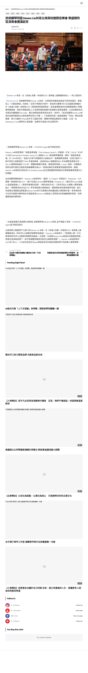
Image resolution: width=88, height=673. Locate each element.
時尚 (22, 13)
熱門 (28, 13)
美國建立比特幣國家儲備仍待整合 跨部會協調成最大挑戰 (32, 449)
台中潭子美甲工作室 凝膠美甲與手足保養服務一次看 (30, 542)
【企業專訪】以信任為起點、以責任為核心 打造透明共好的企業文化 (38, 496)
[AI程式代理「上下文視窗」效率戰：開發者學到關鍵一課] (44, 286)
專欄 (17, 13)
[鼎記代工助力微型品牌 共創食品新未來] (44, 332)
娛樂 (12, 13)
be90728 (15, 27)
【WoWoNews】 (12, 101)
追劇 (33, 13)
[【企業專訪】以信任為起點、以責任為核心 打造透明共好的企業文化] (44, 473)
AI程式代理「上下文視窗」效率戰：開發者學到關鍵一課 (32, 308)
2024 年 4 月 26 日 (17, 29)
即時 (7, 13)
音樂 (43, 13)
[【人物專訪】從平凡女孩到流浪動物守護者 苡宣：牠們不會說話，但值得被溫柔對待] (44, 378)
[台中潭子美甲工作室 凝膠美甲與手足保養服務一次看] (44, 520)
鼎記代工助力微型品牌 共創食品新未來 (23, 354)
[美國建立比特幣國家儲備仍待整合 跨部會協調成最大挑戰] (44, 427)
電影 (38, 13)
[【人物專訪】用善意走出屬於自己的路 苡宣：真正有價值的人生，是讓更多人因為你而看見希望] (44, 566)
